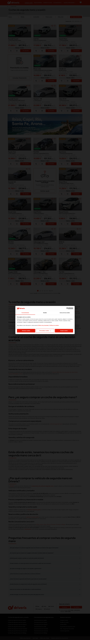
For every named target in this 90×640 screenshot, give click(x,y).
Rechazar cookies (26, 330)
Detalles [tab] (45, 312)
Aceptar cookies (64, 330)
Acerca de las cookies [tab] (65, 312)
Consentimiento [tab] (25, 312)
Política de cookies (54, 325)
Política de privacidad (43, 325)
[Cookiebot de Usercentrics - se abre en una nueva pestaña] (67, 308)
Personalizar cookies (44, 330)
